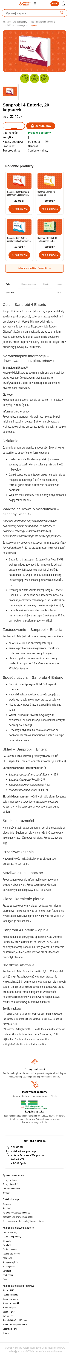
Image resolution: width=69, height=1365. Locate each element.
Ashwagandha (9, 1266)
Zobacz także (59, 288)
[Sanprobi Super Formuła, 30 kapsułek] (19, 181)
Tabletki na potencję (12, 1236)
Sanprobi (33, 146)
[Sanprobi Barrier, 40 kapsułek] (50, 181)
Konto (54, 3)
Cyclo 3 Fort (8, 1315)
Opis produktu (10, 288)
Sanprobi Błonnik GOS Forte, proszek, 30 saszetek (47, 240)
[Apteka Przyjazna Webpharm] (25, 4)
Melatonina (7, 1257)
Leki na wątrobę (10, 1232)
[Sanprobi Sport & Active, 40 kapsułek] (19, 227)
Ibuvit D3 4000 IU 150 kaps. (15, 1320)
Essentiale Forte (10, 1328)
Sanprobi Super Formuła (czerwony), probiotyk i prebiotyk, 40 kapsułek (18, 193)
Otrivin (5, 1333)
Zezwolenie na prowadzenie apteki (18, 1216)
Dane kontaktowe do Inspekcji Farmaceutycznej (24, 1221)
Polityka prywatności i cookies (16, 1212)
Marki (5, 1279)
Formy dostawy (10, 1180)
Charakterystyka (28, 284)
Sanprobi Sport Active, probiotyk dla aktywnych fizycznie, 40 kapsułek (18, 240)
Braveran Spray (9, 1307)
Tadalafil (7, 1245)
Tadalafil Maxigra (10, 1294)
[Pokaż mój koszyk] (63, 4)
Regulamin (7, 1208)
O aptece (7, 1204)
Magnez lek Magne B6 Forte (15, 1324)
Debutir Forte (9, 1311)
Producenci (8, 1274)
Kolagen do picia (10, 1262)
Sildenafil (7, 1241)
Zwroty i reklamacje (11, 1188)
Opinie (46, 284)
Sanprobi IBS (8, 1290)
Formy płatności (10, 1184)
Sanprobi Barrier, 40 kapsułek (46, 193)
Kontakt (6, 1192)
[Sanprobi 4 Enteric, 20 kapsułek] (10, 91)
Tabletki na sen (9, 1249)
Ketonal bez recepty (12, 1253)
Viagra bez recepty (11, 1299)
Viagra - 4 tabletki (11, 1303)
